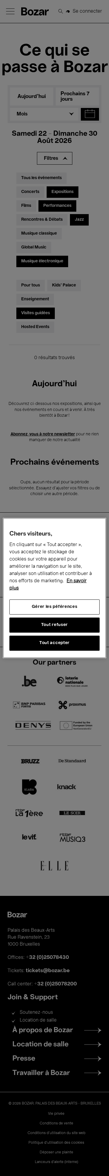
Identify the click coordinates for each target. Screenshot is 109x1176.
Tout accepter (54, 643)
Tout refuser (54, 625)
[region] (54, 588)
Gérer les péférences (55, 607)
